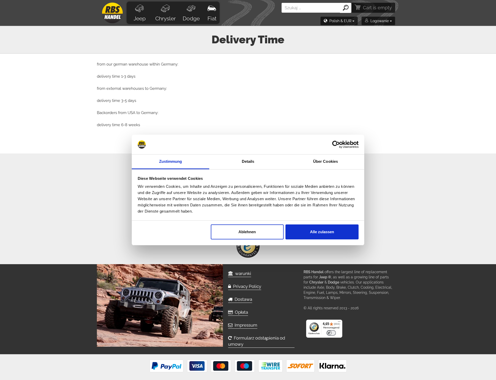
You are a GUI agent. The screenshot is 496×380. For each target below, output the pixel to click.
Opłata (240, 312)
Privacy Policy (246, 286)
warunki (242, 273)
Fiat (211, 18)
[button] (339, 21)
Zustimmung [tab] (170, 161)
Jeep (140, 18)
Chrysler (165, 18)
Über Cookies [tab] (325, 161)
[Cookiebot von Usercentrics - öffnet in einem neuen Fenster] (336, 144)
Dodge (191, 18)
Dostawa (242, 299)
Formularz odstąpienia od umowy (256, 341)
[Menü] (339, 323)
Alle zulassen (322, 232)
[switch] (331, 333)
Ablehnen (247, 232)
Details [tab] (248, 161)
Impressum (245, 325)
